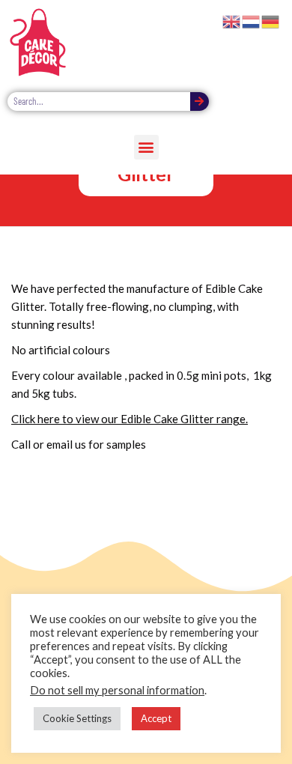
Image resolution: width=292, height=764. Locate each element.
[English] (232, 20)
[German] (271, 20)
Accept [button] (156, 718)
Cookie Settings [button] (77, 718)
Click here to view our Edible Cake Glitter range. (129, 418)
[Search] (199, 101)
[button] (146, 147)
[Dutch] (251, 20)
